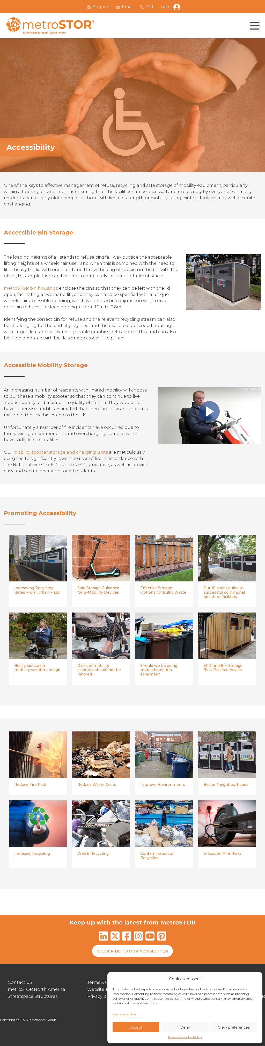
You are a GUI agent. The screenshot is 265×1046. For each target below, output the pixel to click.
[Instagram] (138, 936)
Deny (185, 1027)
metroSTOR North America (36, 989)
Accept (135, 1027)
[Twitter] (115, 936)
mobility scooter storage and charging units (60, 452)
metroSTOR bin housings (31, 288)
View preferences (234, 1027)
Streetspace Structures (32, 996)
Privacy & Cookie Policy (185, 1037)
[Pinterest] (161, 936)
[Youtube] (149, 936)
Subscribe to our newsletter (132, 951)
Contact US (20, 982)
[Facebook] (126, 936)
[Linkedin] (103, 936)
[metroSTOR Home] (50, 25)
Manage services (124, 1014)
